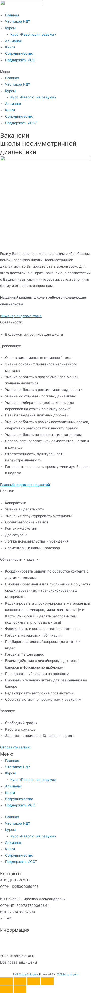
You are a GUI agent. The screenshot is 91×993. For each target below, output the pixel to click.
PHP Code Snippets (25, 974)
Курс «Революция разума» (33, 34)
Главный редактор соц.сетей (25, 485)
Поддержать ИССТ (21, 60)
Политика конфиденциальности (27, 937)
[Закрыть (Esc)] (47, 981)
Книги (10, 47)
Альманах (13, 41)
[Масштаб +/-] (6, 981)
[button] (45, 72)
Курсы (10, 28)
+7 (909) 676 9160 (29, 918)
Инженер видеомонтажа (21, 316)
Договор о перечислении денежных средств (38, 950)
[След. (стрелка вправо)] (20, 989)
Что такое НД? (17, 21)
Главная (12, 15)
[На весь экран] (20, 981)
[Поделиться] (33, 981)
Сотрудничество (19, 53)
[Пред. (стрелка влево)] (6, 989)
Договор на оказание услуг (23, 943)
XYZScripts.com (67, 974)
